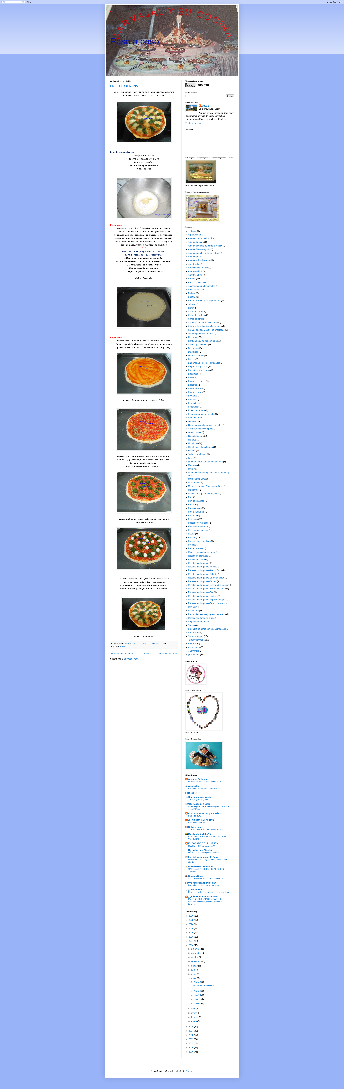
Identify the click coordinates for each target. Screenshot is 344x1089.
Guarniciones (194, 432)
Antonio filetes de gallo (199, 249)
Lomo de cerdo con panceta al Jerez (205, 462)
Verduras (192, 643)
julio (193, 970)
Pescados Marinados (198, 526)
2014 (191, 1031)
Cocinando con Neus (199, 804)
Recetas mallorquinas (198, 563)
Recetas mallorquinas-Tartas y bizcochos (207, 603)
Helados (192, 440)
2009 (191, 1052)
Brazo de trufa (194, 816)
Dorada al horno (196, 355)
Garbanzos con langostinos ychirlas (205, 425)
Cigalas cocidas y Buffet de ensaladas (206, 330)
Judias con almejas (197, 454)
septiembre (196, 961)
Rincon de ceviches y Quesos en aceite (207, 614)
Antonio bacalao (196, 242)
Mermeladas (194, 482)
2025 (191, 920)
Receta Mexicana (196, 559)
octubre (195, 957)
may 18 (197, 995)
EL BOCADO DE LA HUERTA (203, 843)
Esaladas (192, 396)
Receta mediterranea (198, 556)
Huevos (192, 451)
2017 (191, 941)
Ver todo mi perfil (193, 123)
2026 (191, 916)
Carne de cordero (196, 315)
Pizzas (123, 646)
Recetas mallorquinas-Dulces (202, 581)
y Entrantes (193, 651)
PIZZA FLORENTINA (124, 86)
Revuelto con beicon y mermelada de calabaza (208, 892)
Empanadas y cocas (197, 366)
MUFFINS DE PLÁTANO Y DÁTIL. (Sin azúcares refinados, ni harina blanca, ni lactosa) (205, 902)
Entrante (192, 377)
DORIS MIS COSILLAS (199, 834)
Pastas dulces (195, 508)
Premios (192, 545)
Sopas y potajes (195, 636)
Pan (190, 497)
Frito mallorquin (195, 418)
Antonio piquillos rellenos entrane (204, 253)
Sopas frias (193, 633)
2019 (191, 932)
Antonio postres (195, 257)
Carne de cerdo (195, 311)
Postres (191, 537)
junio (193, 974)
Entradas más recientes (122, 654)
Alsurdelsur (194, 786)
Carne (191, 308)
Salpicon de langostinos (199, 621)
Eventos (192, 399)
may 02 (197, 1003)
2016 (191, 945)
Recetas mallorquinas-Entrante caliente (207, 589)
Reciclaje (192, 607)
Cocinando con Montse (200, 797)
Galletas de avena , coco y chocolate (204, 781)
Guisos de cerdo (196, 436)
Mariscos (192, 465)
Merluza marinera (196, 479)
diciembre (196, 949)
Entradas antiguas (168, 654)
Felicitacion (193, 407)
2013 (191, 1035)
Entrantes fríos (195, 392)
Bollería (192, 297)
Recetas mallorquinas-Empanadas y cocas (208, 585)
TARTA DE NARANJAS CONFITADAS (205, 829)
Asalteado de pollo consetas (201, 286)
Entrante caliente (196, 381)
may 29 (197, 982)
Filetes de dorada (196, 410)
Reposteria (193, 610)
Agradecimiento (195, 235)
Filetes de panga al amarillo (201, 414)
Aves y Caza (194, 290)
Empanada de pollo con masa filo (204, 363)
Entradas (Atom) (131, 659)
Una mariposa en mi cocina (202, 883)
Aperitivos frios (195, 271)
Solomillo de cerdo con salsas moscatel (207, 629)
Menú (191, 469)
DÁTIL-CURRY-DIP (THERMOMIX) (204, 853)
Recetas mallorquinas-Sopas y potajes (206, 600)
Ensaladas (193, 374)
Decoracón (193, 348)
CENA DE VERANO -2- (198, 822)
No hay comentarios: (151, 643)
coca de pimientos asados (200, 333)
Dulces (191, 359)
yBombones (194, 654)
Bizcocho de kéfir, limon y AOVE (202, 788)
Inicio (146, 654)
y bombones (194, 647)
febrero (194, 1017)
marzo (194, 1013)
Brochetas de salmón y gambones (204, 300)
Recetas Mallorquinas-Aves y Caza (205, 570)
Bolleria (192, 293)
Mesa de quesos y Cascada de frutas (205, 486)
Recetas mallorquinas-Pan (201, 592)
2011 (191, 1043)
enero (194, 1021)
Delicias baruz (195, 827)
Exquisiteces (194, 403)
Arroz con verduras (197, 282)
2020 (191, 928)
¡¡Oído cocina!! (195, 890)
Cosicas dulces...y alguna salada (205, 813)
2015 (191, 1026)
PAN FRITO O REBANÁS (201, 866)
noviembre (196, 953)
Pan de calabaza (196, 501)
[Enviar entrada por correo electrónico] (164, 643)
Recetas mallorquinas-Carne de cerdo (206, 578)
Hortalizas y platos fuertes (200, 447)
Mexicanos (193, 490)
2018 (191, 937)
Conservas (193, 337)
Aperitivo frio (194, 264)
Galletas (192, 421)
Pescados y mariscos (198, 523)
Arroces (192, 278)
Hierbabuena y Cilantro (200, 850)
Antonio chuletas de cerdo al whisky (205, 246)
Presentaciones (195, 548)
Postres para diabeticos (199, 541)
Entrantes (192, 385)
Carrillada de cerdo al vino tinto (203, 322)
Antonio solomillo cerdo (199, 260)
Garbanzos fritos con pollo (200, 429)
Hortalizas (193, 443)
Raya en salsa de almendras (201, 552)
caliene (191, 304)
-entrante (192, 231)
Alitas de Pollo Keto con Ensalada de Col (206, 878)
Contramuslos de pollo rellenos (203, 341)
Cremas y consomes (198, 344)
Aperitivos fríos (195, 275)
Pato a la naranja (196, 512)
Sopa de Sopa (195, 876)
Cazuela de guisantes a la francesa (205, 326)
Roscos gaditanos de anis (200, 618)
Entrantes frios (195, 388)
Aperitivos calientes (197, 268)
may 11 (197, 999)
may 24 (197, 991)
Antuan (205, 106)
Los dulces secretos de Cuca (203, 857)
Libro (190, 458)
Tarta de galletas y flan (198, 799)
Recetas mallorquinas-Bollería (202, 574)
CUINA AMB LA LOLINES (201, 820)
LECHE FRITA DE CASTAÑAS (202, 846)
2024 (191, 924)
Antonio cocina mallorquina (201, 238)
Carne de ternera (196, 319)
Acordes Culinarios (198, 779)
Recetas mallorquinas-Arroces (202, 567)
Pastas (191, 504)
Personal (192, 515)
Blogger (192, 793)
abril (193, 1009)
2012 (191, 1039)
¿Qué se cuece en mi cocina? (203, 896)
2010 (191, 1047)
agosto (194, 966)
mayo (194, 978)
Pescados (193, 519)
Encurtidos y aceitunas (199, 370)
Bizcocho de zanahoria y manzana (203, 885)
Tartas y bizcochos (197, 640)
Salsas (191, 625)
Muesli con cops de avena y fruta (203, 493)
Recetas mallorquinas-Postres (202, 596)
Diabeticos (193, 352)
